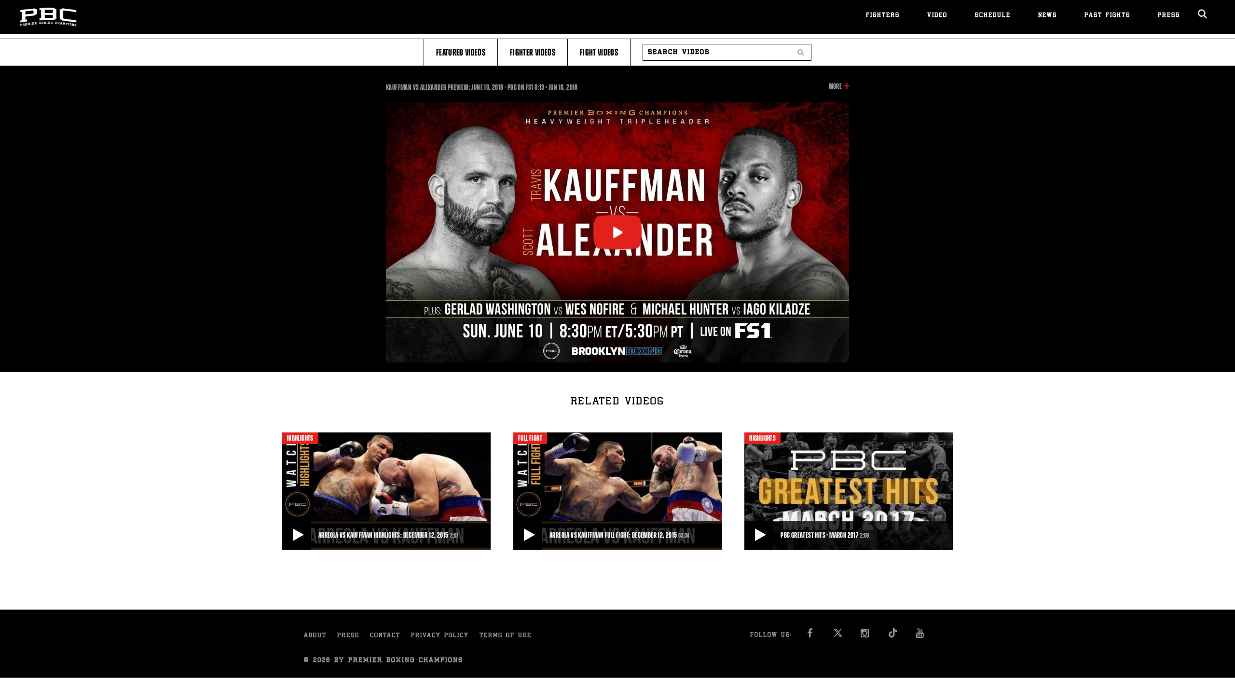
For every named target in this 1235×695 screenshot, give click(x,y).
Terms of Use (506, 635)
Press (1169, 15)
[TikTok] (893, 636)
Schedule (993, 15)
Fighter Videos (532, 52)
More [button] (835, 87)
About (315, 635)
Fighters (883, 15)
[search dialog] (1203, 14)
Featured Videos (460, 52)
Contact (385, 635)
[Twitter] (838, 636)
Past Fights (1107, 15)
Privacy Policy (440, 635)
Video (937, 15)
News (1047, 15)
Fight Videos (599, 52)
